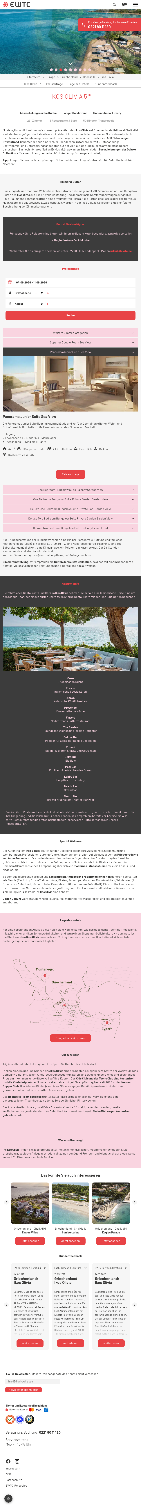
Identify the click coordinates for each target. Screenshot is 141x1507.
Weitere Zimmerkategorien (70, 332)
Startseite (33, 77)
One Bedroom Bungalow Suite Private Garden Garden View (70, 499)
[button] (51, 69)
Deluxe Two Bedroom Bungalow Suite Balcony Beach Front (70, 528)
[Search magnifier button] (114, 4)
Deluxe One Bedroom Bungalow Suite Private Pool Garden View (70, 508)
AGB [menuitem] (8, 1473)
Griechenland (69, 77)
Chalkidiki (89, 77)
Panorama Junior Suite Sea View (70, 352)
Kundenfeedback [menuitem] (106, 83)
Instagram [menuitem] (17, 1461)
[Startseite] (16, 4)
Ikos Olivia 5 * (32, 83)
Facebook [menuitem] (8, 1461)
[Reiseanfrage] (127, 4)
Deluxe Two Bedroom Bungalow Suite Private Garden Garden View (70, 518)
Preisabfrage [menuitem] (54, 83)
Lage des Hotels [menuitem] (78, 83)
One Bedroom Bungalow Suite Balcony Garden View (70, 489)
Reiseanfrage (70, 474)
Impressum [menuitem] (13, 1468)
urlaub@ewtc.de (121, 251)
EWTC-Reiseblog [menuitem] (16, 1485)
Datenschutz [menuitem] (14, 1479)
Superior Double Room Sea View (70, 342)
